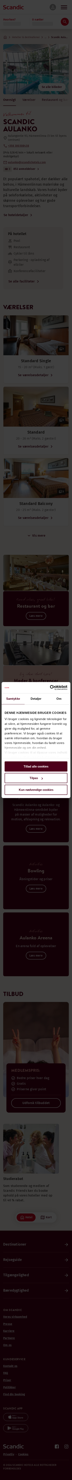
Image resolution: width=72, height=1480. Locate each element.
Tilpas (34, 778)
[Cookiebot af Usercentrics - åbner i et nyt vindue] (50, 687)
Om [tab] (58, 698)
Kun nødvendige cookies (36, 789)
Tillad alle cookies (36, 766)
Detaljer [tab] (36, 698)
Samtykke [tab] (13, 698)
